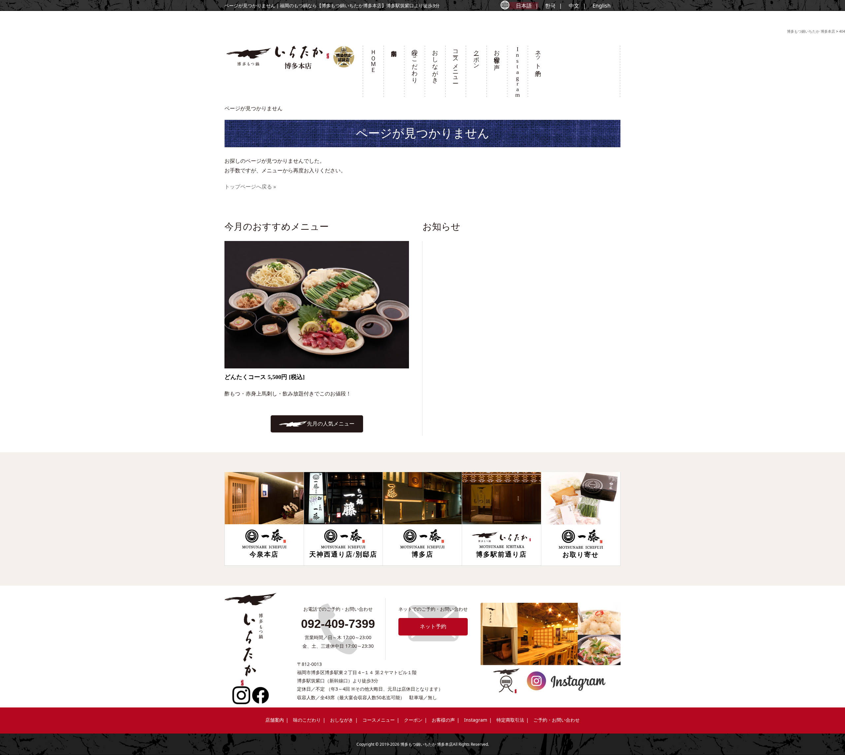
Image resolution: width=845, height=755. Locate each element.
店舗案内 (394, 73)
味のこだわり (414, 63)
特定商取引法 (510, 720)
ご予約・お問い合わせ (556, 720)
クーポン (476, 56)
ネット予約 (538, 56)
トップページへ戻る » (250, 186)
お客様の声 (496, 53)
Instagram (475, 720)
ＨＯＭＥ (373, 58)
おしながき (435, 63)
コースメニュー (455, 63)
